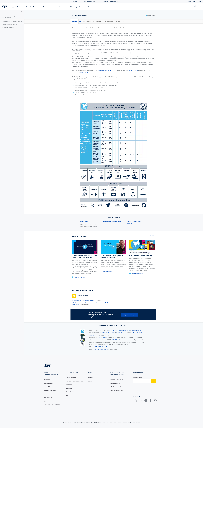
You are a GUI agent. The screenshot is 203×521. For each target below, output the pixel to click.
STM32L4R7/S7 (12, 52)
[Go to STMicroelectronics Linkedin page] (141, 401)
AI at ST (68, 395)
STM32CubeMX (116, 340)
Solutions (61, 7)
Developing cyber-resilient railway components (83, 300)
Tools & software (31, 7)
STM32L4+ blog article (101, 349)
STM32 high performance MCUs (13, 24)
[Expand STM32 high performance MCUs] (3, 24)
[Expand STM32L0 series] (5, 33)
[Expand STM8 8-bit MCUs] (2, 77)
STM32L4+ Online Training (102, 347)
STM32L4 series (11, 39)
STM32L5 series (11, 58)
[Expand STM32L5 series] (5, 58)
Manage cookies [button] (135, 422)
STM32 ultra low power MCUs (12, 30)
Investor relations (48, 383)
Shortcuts (90, 377)
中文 (194, 1)
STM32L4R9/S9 (12, 55)
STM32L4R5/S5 (12, 49)
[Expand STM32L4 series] (5, 39)
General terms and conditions (52, 404)
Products (18, 7)
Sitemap (90, 381)
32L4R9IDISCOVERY (108, 332)
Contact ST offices (71, 377)
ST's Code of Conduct (116, 386)
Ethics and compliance (116, 379)
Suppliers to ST (48, 397)
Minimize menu (17, 16)
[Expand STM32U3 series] (5, 64)
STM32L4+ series (11, 42)
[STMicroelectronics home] (4, 6)
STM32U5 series (11, 67)
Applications (47, 7)
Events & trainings (71, 391)
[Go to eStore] (195, 6)
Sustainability (47, 386)
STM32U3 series (11, 64)
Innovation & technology (50, 390)
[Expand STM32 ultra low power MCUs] (3, 30)
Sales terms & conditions (102, 422)
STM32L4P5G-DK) (121, 332)
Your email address (137, 377)
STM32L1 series (11, 36)
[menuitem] (12, 46)
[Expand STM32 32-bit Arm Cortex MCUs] (2, 21)
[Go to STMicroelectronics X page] (136, 401)
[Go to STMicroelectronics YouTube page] (155, 401)
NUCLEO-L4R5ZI (113, 330)
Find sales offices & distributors (74, 381)
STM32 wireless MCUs (10, 70)
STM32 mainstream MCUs (11, 27)
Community (69, 384)
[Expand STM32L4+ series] (5, 42)
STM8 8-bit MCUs (8, 77)
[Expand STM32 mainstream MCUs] (3, 27)
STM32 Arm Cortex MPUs (10, 73)
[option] (78, 28)
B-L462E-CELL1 (85, 221)
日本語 (189, 1)
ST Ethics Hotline (115, 383)
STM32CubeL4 (102, 337)
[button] (21, 11)
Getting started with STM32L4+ (112, 221)
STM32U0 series (10, 61)
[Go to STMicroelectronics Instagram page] (145, 401)
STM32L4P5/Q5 (12, 46)
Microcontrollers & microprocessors (7, 16)
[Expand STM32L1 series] (5, 36)
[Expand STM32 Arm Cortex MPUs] (2, 73)
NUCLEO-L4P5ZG (137, 330)
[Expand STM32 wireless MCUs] (3, 70)
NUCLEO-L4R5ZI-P (124, 330)
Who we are (47, 379)
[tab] (74, 21)
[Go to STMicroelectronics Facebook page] (150, 401)
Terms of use (90, 422)
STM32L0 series (11, 33)
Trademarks (112, 422)
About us (91, 7)
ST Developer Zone (76, 6)
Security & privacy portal (117, 390)
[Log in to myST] (200, 6)
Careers (46, 394)
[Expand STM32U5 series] (5, 67)
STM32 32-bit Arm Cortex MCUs (12, 21)
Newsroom (69, 388)
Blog (45, 401)
